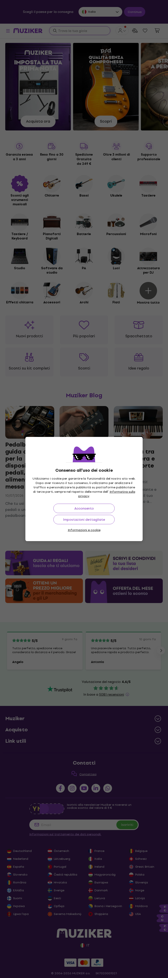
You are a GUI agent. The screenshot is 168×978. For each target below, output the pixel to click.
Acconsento (84, 508)
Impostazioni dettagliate (84, 519)
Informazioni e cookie (84, 530)
